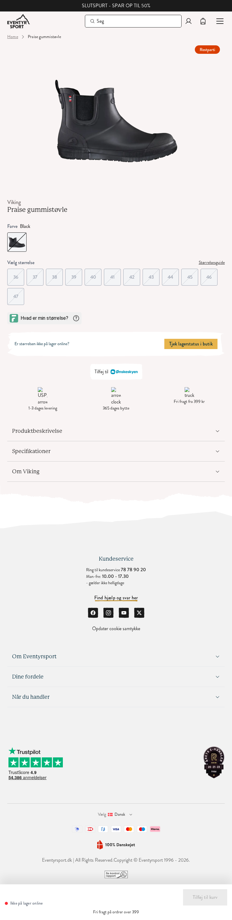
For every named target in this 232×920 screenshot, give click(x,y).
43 (154, 274)
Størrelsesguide (212, 263)
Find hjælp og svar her (116, 597)
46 (212, 274)
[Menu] (217, 21)
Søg (100, 21)
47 (18, 294)
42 (134, 274)
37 (38, 274)
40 (96, 274)
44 (173, 274)
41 (115, 274)
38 (57, 274)
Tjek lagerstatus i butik (191, 343)
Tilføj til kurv (205, 897)
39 (76, 274)
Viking (14, 202)
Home (12, 37)
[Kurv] (203, 21)
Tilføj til (101, 371)
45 (192, 274)
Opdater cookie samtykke (116, 628)
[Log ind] (188, 21)
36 (18, 274)
